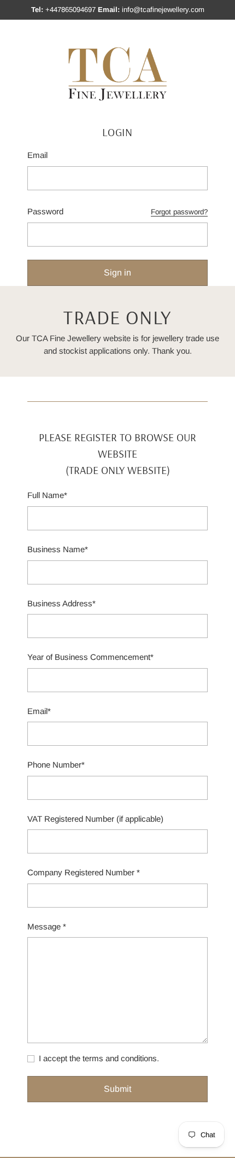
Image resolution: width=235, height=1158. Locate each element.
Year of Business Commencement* (90, 657)
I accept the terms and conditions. (99, 1058)
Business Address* (61, 603)
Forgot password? (179, 212)
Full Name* (47, 495)
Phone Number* (56, 764)
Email (37, 155)
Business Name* (57, 549)
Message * (46, 926)
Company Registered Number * (83, 872)
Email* (39, 711)
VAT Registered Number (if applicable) (95, 818)
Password (45, 211)
